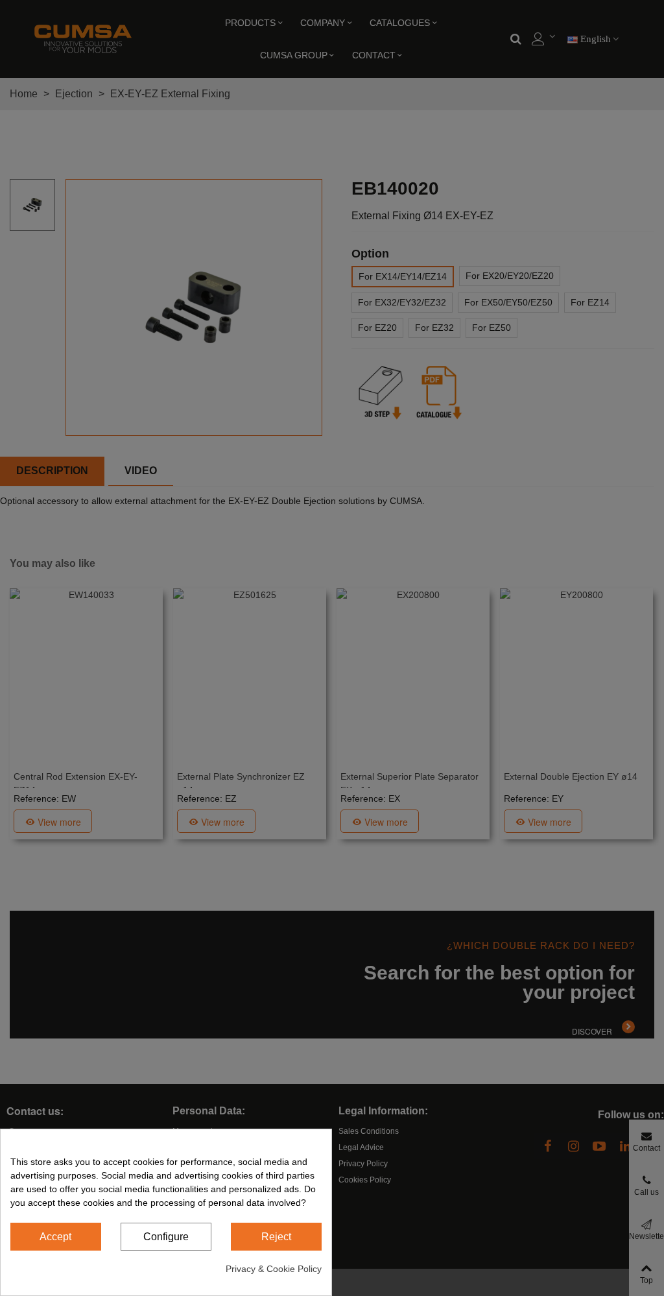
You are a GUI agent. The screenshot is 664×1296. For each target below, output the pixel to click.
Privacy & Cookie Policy (274, 1269)
